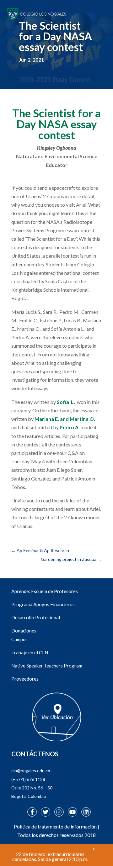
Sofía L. (66, 402)
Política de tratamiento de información (55, 826)
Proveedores (25, 679)
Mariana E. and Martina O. (65, 419)
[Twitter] (45, 812)
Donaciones (23, 630)
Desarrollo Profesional (35, 617)
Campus (19, 639)
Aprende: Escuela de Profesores (44, 591)
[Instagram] (59, 812)
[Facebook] (32, 812)
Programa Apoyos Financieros (43, 604)
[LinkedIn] (86, 812)
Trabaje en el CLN (29, 652)
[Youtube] (72, 812)
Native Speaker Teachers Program (46, 665)
